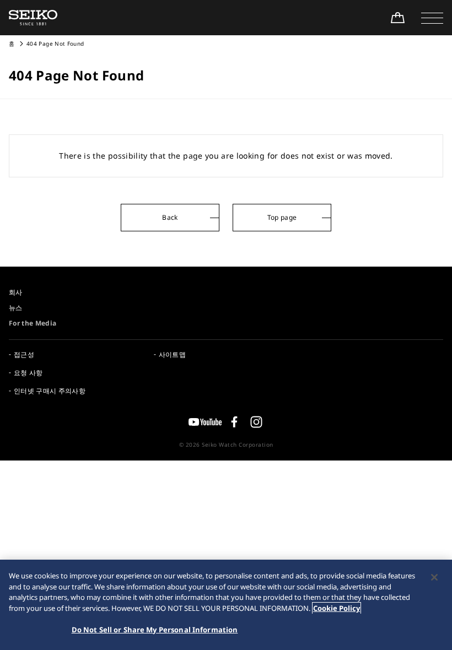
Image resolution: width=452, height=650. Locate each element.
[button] (432, 17)
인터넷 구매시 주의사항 (49, 391)
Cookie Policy (336, 608)
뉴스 (16, 307)
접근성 (24, 354)
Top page (282, 217)
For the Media (33, 323)
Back (169, 217)
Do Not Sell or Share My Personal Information (155, 630)
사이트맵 (172, 354)
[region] (226, 605)
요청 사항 (28, 372)
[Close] (434, 577)
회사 (16, 292)
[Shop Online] (397, 17)
